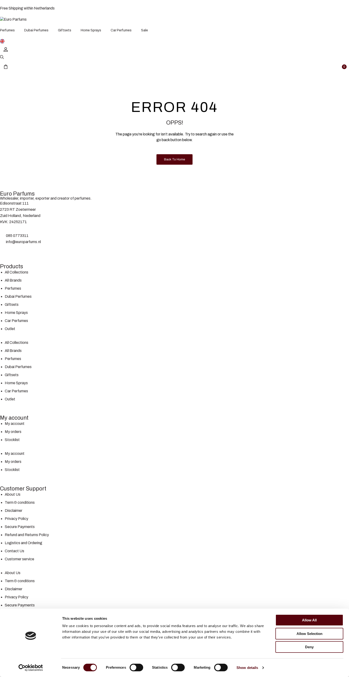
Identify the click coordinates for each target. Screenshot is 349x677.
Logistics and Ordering (23, 543)
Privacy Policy (16, 519)
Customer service (19, 559)
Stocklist (12, 440)
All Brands (13, 280)
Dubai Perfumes (18, 296)
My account (14, 424)
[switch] (136, 667)
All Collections (16, 272)
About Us (12, 494)
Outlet (10, 329)
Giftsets (12, 304)
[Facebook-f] (6, 251)
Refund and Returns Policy (27, 535)
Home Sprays (16, 313)
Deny (309, 647)
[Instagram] (18, 251)
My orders (13, 432)
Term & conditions (20, 502)
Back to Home (174, 159)
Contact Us (14, 551)
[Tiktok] (31, 251)
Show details (247, 668)
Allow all (309, 620)
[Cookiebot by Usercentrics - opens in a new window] (31, 667)
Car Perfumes (16, 321)
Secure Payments (20, 527)
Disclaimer (13, 511)
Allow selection (309, 634)
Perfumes (13, 288)
